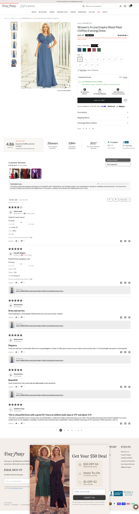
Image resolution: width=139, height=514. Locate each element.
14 (109, 59)
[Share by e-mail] (93, 128)
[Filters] (115, 200)
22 (86, 65)
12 (103, 59)
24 (92, 65)
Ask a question (112, 164)
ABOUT (105, 12)
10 (98, 59)
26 (98, 65)
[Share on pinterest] (129, 241)
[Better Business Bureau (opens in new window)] (121, 493)
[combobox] (101, 6)
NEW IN (34, 12)
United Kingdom (25, 504)
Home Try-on (125, 452)
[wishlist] (125, 6)
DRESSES (73, 12)
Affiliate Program (126, 467)
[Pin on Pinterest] (86, 128)
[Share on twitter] (125, 241)
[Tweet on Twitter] (89, 128)
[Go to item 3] (36, 174)
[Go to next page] (82, 430)
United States (14, 504)
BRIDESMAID (82, 12)
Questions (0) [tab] (23, 200)
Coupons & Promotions (128, 461)
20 (80, 65)
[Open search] (109, 200)
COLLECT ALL (89, 497)
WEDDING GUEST (62, 12)
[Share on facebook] (121, 241)
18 (121, 59)
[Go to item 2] (25, 174)
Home (6, 18)
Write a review (112, 160)
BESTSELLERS (43, 12)
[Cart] (130, 6)
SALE (98, 12)
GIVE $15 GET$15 (126, 458)
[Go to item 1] (14, 174)
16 (115, 59)
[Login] (120, 6)
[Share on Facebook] (83, 128)
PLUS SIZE (92, 12)
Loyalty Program (126, 455)
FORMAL (52, 12)
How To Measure (93, 70)
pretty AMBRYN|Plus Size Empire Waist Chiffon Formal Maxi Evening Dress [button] (39, 291)
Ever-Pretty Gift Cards (127, 464)
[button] (122, 35)
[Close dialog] (107, 447)
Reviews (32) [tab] (13, 200)
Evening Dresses (13, 18)
